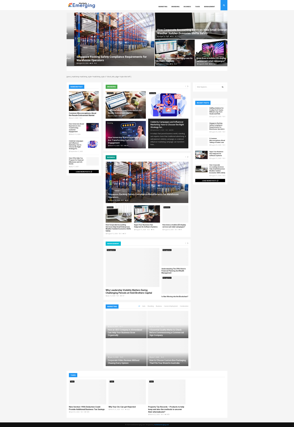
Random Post (77, 87)
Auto (143, 306)
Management (209, 7)
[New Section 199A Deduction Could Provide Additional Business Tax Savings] (87, 391)
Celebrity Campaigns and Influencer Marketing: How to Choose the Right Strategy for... (167, 125)
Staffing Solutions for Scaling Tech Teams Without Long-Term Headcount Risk (216, 111)
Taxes (197, 7)
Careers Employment (171, 306)
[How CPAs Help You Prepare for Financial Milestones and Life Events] (92, 161)
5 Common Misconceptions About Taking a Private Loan (217, 140)
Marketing (162, 7)
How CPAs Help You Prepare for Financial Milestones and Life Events (76, 161)
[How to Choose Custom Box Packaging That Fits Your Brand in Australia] (167, 352)
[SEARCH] (222, 87)
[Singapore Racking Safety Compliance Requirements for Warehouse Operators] (147, 182)
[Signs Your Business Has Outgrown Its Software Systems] (147, 214)
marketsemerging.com (161, 425)
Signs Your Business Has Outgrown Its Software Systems (146, 226)
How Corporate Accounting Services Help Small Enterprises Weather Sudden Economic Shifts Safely (118, 228)
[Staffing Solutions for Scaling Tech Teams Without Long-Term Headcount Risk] (201, 111)
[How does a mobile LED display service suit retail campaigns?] (175, 214)
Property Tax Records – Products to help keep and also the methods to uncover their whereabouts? (166, 409)
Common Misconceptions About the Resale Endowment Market (82, 114)
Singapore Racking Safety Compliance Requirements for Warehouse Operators (217, 126)
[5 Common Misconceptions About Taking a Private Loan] (201, 142)
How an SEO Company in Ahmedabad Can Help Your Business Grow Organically (125, 332)
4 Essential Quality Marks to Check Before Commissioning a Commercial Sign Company (166, 332)
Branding (175, 7)
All (139, 306)
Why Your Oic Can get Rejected (122, 407)
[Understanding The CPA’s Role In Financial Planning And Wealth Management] (174, 257)
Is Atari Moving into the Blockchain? (174, 296)
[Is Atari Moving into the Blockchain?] (174, 285)
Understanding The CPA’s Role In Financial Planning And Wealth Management (173, 271)
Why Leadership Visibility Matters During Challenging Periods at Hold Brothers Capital (129, 291)
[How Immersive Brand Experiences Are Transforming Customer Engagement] (126, 134)
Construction (184, 306)
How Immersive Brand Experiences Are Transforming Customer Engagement (124, 140)
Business (187, 7)
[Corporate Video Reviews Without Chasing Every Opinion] (126, 352)
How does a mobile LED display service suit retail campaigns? (174, 226)
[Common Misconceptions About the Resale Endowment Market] (126, 105)
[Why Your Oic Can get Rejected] (127, 391)
